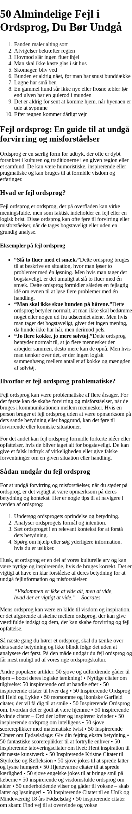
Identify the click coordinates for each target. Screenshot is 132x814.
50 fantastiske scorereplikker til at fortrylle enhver (54, 741)
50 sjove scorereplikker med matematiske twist (52, 725)
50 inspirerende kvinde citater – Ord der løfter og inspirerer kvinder (64, 713)
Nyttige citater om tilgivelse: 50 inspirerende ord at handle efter (63, 681)
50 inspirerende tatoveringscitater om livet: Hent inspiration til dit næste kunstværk (65, 747)
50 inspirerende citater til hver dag (54, 687)
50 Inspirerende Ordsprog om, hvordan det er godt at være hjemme (65, 706)
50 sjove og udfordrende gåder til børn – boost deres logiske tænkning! (65, 675)
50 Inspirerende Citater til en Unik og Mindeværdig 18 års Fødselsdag (64, 795)
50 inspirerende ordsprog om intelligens (62, 719)
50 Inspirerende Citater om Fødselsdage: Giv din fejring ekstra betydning (63, 732)
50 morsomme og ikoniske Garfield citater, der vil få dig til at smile (61, 700)
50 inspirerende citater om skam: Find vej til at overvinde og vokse (62, 802)
